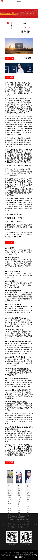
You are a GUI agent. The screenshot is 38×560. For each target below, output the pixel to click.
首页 (4, 524)
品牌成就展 (24, 524)
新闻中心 (13, 524)
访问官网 (25, 23)
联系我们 (21, 527)
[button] (12, 69)
